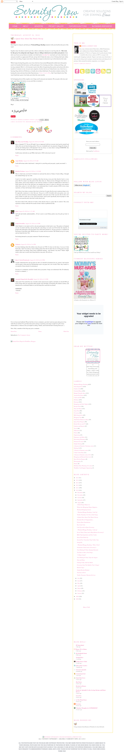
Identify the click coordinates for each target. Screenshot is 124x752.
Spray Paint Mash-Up (82, 537)
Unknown (17, 244)
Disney (76, 463)
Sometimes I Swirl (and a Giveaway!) (86, 547)
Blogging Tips (20, 121)
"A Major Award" (81, 555)
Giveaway (76, 413)
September (80, 500)
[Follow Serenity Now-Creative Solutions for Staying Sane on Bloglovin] (82, 186)
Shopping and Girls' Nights (81, 404)
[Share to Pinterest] (48, 120)
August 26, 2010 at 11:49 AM (33, 171)
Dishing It (76, 448)
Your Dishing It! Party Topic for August (87, 557)
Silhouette (76, 430)
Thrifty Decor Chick (81, 661)
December (80, 492)
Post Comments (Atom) (24, 335)
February (79, 591)
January (79, 593)
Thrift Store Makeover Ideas (81, 419)
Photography (77, 461)
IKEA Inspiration (78, 415)
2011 (77, 488)
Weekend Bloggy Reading (34, 121)
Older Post (66, 331)
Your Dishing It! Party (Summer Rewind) (87, 550)
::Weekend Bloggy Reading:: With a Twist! (88, 545)
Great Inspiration (78, 386)
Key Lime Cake (81, 525)
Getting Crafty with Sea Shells (85, 562)
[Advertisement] (88, 624)
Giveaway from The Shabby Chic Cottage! (88, 565)
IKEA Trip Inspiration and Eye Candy (87, 535)
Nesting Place (79, 657)
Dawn (16, 211)
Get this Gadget (103, 227)
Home (40, 331)
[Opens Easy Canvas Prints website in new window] (92, 94)
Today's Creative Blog (45, 73)
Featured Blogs (78, 391)
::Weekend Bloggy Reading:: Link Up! (87, 512)
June (78, 581)
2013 (77, 483)
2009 (77, 596)
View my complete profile (82, 63)
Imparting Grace (80, 678)
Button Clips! (80, 567)
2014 (77, 480)
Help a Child (86, 607)
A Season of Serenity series (81, 450)
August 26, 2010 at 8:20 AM (36, 142)
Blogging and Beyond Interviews (82, 457)
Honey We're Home (81, 649)
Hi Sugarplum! (80, 645)
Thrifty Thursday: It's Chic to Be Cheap (87, 515)
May (78, 583)
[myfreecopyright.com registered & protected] (62, 737)
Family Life (77, 389)
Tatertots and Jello (81, 670)
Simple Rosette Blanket (83, 570)
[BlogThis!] (42, 120)
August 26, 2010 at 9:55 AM (30, 161)
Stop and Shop (78, 408)
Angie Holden (19, 161)
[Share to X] (44, 120)
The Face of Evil (81, 572)
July (78, 578)
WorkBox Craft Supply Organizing (83, 468)
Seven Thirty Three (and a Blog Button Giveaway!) (90, 532)
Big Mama (79, 682)
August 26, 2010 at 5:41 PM (28, 244)
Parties (75, 433)
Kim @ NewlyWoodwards (22, 260)
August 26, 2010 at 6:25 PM (37, 260)
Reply (17, 155)
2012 (77, 485)
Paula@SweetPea (20, 223)
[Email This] (40, 120)
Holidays (76, 400)
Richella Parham (20, 171)
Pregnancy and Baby (79, 437)
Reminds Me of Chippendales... (85, 520)
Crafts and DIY (78, 397)
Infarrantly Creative (81, 665)
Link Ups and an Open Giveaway (85, 527)
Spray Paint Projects (79, 422)
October (79, 497)
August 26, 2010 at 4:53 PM (32, 223)
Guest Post (76, 411)
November (80, 495)
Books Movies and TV (80, 424)
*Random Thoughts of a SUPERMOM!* (87, 708)
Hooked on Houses (81, 686)
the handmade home (81, 653)
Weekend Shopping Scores (84, 510)
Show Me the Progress (79, 459)
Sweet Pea (78, 696)
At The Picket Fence (81, 700)
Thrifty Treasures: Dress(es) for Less (86, 575)
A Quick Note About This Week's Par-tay (87, 517)
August (79, 502)
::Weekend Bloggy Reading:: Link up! (87, 530)
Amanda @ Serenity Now (89, 46)
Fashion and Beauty (79, 426)
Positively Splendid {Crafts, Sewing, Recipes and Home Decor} (91, 691)
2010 (77, 490)
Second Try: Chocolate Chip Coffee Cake (88, 540)
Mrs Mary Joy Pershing (21, 142)
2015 (77, 478)
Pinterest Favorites (79, 441)
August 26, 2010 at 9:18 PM (41, 279)
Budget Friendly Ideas (80, 393)
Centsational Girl (80, 674)
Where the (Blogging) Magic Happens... (87, 507)
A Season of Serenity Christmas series (83, 446)
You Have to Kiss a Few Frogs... (85, 552)
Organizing (77, 435)
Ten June (78, 704)
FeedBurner (96, 151)
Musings (76, 402)
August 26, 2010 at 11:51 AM (27, 211)
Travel (75, 428)
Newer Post (14, 331)
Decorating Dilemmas (79, 439)
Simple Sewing (78, 444)
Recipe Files (77, 406)
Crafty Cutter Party (79, 452)
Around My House (79, 395)
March (79, 588)
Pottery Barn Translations (83, 522)
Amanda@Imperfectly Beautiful (24, 279)
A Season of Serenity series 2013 (82, 455)
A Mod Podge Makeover (83, 505)
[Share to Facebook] (46, 120)
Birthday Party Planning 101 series (83, 466)
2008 (77, 599)
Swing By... (80, 542)
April (78, 586)
